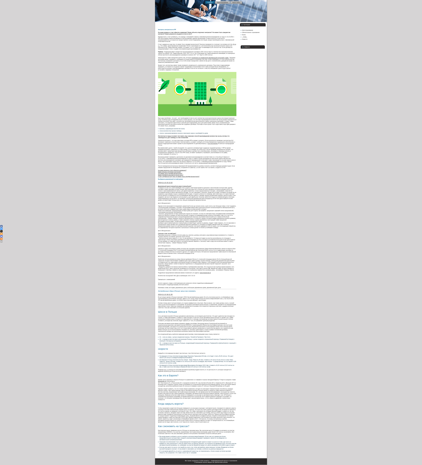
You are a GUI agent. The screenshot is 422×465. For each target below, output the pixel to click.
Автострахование (247, 30)
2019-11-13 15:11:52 (165, 182)
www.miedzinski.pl (205, 273)
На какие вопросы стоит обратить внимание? (172, 170)
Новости (244, 39)
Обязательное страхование (251, 32)
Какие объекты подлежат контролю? (169, 172)
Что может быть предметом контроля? (170, 173)
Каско (244, 35)
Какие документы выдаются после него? (170, 175)
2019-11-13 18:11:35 (165, 294)
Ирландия (161, 381)
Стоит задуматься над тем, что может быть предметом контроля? (178, 176)
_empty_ (244, 37)
